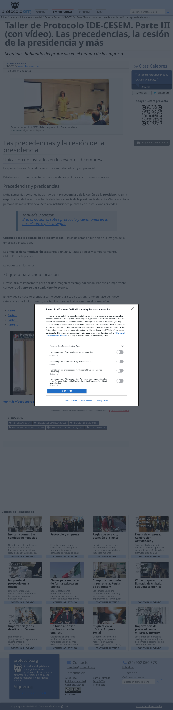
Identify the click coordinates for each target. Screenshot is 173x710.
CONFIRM (67, 391)
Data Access (86, 401)
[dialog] (86, 355)
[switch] (120, 352)
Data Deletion (71, 401)
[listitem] (86, 346)
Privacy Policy (102, 401)
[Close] (133, 309)
